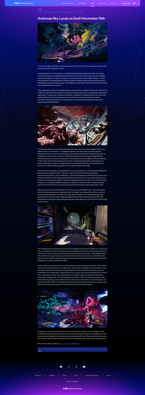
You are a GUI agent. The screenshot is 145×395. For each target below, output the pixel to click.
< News (40, 9)
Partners (113, 3)
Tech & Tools (81, 3)
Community (102, 3)
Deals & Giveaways (67, 3)
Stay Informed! (125, 3)
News (92, 3)
